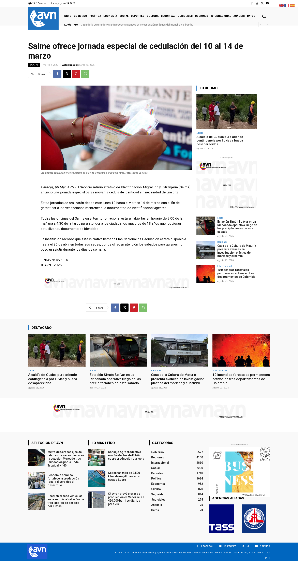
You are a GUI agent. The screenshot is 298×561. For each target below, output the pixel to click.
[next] (267, 24)
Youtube (265, 545)
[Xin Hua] (254, 518)
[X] (262, 3)
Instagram (230, 545)
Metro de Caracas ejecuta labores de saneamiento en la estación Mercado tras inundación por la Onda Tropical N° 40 (66, 458)
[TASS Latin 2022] (221, 518)
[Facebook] (251, 3)
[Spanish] (292, 5)
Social (34, 64)
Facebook (207, 545)
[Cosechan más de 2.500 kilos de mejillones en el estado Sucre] (96, 478)
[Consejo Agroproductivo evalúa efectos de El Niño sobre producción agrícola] (96, 457)
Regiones (222, 242)
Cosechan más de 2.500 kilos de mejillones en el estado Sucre (124, 476)
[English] (281, 5)
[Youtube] (267, 3)
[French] (287, 5)
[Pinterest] (76, 74)
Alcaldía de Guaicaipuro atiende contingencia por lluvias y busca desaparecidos (219, 140)
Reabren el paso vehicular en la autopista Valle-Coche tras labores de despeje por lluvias (66, 501)
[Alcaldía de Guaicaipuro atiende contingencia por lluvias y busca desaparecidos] (226, 111)
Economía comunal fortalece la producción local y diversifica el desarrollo (63, 480)
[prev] (260, 24)
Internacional (224, 266)
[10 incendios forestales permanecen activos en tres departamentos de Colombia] (205, 274)
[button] (264, 16)
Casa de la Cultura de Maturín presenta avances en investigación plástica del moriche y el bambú (236, 250)
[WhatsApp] (85, 74)
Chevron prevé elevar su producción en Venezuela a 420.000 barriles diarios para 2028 (126, 498)
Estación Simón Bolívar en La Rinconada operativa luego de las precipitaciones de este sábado (237, 226)
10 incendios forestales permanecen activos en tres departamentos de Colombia (131, 24)
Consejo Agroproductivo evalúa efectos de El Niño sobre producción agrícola (126, 455)
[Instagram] (256, 3)
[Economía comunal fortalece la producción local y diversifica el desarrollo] (36, 480)
